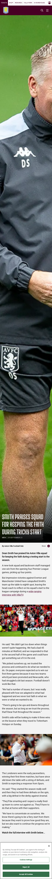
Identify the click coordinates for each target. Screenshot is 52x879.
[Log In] (49, 3)
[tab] (4, 3)
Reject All (26, 867)
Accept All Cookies (26, 874)
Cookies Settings (26, 860)
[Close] (49, 846)
